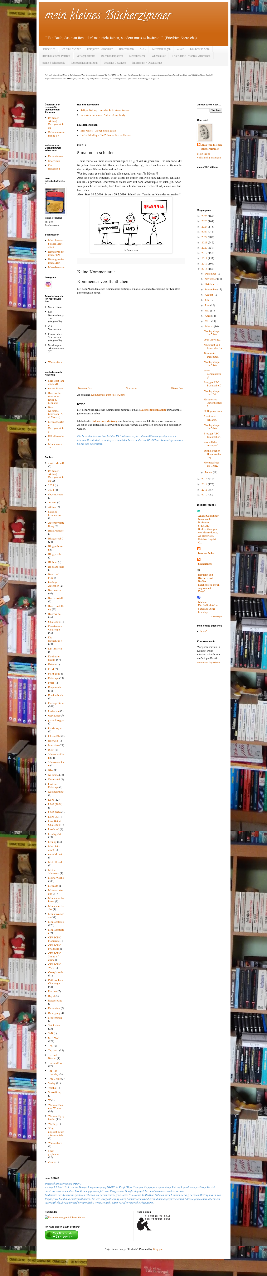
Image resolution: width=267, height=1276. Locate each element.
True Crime (54, 1078)
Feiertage (53, 678)
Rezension (54, 1008)
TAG (50, 1046)
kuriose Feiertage (53, 785)
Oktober (210, 284)
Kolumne (53, 775)
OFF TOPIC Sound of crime (54, 956)
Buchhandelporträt (112, 55)
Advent (52, 502)
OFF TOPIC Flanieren (54, 939)
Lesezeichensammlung (84, 62)
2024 (51, 490)
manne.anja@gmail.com (208, 662)
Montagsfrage (56, 922)
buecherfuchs (206, 553)
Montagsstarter (56, 931)
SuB (50, 1033)
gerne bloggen (56, 720)
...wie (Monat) (56, 463)
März (208, 321)
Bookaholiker (56, 566)
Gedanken (54, 711)
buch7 (204, 631)
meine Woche (55, 388)
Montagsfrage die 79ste (211, 332)
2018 (205, 258)
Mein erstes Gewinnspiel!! (213, 402)
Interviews (54, 161)
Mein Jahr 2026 (53, 848)
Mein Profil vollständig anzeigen (209, 155)
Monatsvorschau (56, 445)
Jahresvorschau (56, 763)
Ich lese (202, 602)
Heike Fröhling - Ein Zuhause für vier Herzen (106, 135)
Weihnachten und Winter (55, 1106)
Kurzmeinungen (161, 49)
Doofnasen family (54, 658)
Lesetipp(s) (54, 834)
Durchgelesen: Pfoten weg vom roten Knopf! (208, 588)
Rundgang (54, 1013)
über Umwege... (212, 339)
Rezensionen (126, 49)
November (211, 279)
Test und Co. (55, 1063)
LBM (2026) (55, 804)
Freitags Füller (56, 703)
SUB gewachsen (213, 411)
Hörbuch (53, 740)
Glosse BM (54, 736)
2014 (205, 484)
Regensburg (55, 1000)
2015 (205, 479)
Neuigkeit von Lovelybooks (213, 346)
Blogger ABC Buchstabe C (212, 435)
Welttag (52, 1124)
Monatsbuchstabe (56, 907)
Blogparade (54, 554)
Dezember (211, 273)
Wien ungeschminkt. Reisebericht (56, 1132)
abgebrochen (55, 494)
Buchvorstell (55, 598)
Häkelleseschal (56, 437)
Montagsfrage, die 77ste (212, 392)
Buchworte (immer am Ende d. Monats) (54, 398)
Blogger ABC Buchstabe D (212, 383)
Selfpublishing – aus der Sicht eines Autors (105, 110)
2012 (205, 495)
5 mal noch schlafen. (210, 418)
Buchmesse (54, 590)
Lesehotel (53, 829)
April (208, 316)
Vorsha (52, 1088)
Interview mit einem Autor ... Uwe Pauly (103, 115)
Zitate (180, 49)
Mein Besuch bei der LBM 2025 (55, 243)
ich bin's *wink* (71, 49)
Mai (207, 310)
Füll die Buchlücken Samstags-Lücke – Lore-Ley (208, 609)
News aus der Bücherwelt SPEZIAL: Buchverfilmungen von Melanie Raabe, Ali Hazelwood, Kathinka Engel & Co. (208, 530)
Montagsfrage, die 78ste (212, 363)
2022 (205, 237)
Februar (209, 326)
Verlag (51, 1083)
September (211, 289)
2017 (205, 263)
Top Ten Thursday (53, 1072)
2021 (205, 242)
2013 (205, 489)
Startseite (131, 388)
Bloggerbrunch (56, 547)
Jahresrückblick (56, 756)
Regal (51, 996)
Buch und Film (53, 576)
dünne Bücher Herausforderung (212, 454)
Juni (207, 305)
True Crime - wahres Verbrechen (191, 55)
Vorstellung (54, 1092)
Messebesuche (137, 55)
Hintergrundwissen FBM (56, 253)
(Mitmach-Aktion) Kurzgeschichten (56, 475)
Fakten (52, 664)
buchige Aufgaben (53, 583)
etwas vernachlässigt (212, 373)
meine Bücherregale (53, 62)
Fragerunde (54, 687)
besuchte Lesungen (115, 62)
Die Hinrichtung (55, 639)
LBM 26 (53, 817)
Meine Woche (56, 878)
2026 (205, 216)
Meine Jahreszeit (53, 871)
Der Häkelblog (54, 167)
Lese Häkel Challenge (54, 823)
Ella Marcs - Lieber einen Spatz (98, 130)
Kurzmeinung (56, 792)
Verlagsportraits (86, 55)
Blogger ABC (56, 538)
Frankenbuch (55, 695)
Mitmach (53, 885)
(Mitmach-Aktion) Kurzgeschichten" (56, 122)
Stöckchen (54, 1025)
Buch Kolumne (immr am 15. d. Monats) (55, 412)
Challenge (54, 622)
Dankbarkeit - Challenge (56, 628)
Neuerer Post (85, 388)
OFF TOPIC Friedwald (54, 947)
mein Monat (55, 854)
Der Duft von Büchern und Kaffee (205, 577)
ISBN (51, 750)
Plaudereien (48, 49)
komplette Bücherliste (100, 49)
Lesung (52, 842)
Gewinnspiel (55, 728)
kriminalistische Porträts (56, 55)
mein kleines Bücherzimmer (108, 16)
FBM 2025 (54, 673)
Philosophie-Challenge (55, 981)
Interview (53, 745)
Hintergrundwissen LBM (56, 261)
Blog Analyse (56, 530)
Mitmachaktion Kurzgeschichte (56, 426)
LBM (51, 799)
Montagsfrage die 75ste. (211, 464)
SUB (143, 49)
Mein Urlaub (55, 862)
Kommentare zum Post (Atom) (108, 394)
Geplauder (54, 715)
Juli (207, 300)
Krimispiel (54, 779)
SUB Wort (53, 1038)
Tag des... (53, 1050)
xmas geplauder (53, 1152)
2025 (205, 221)
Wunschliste (159, 55)
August (209, 294)
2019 (205, 253)
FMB (51, 683)
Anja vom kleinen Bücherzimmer (211, 146)
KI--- (50, 770)
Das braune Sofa (199, 49)
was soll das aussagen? (211, 443)
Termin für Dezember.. (211, 354)
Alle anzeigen (216, 616)
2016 (205, 269)
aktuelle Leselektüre (54, 513)
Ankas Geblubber (208, 516)
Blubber (52, 562)
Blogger (157, 1249)
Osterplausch (55, 972)
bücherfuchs (205, 564)
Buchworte (54, 614)
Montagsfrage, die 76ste (212, 426)
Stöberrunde (55, 1017)
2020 (205, 247)
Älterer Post (177, 388)
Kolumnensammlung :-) (56, 133)
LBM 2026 (54, 812)
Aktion (52, 507)
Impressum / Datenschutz (147, 62)
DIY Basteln (55, 648)
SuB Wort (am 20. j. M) (56, 382)
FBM (51, 669)
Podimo (52, 991)
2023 (51, 485)
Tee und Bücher (52, 1056)
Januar (209, 472)
